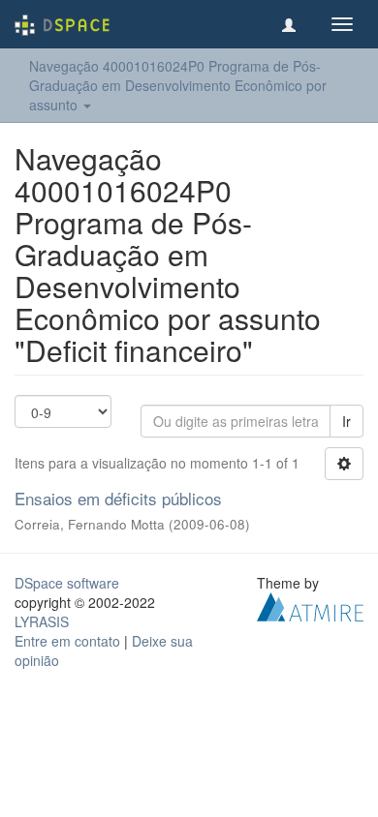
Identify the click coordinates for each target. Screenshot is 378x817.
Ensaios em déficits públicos (118, 498)
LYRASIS (42, 621)
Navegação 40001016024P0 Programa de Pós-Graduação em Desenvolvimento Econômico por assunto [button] (178, 85)
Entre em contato (67, 641)
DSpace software (67, 582)
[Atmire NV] (310, 604)
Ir (346, 421)
